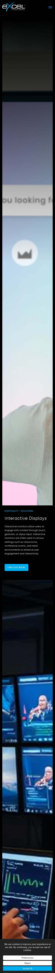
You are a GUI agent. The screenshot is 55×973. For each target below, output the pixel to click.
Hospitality (12, 511)
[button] (50, 7)
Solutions (27, 511)
